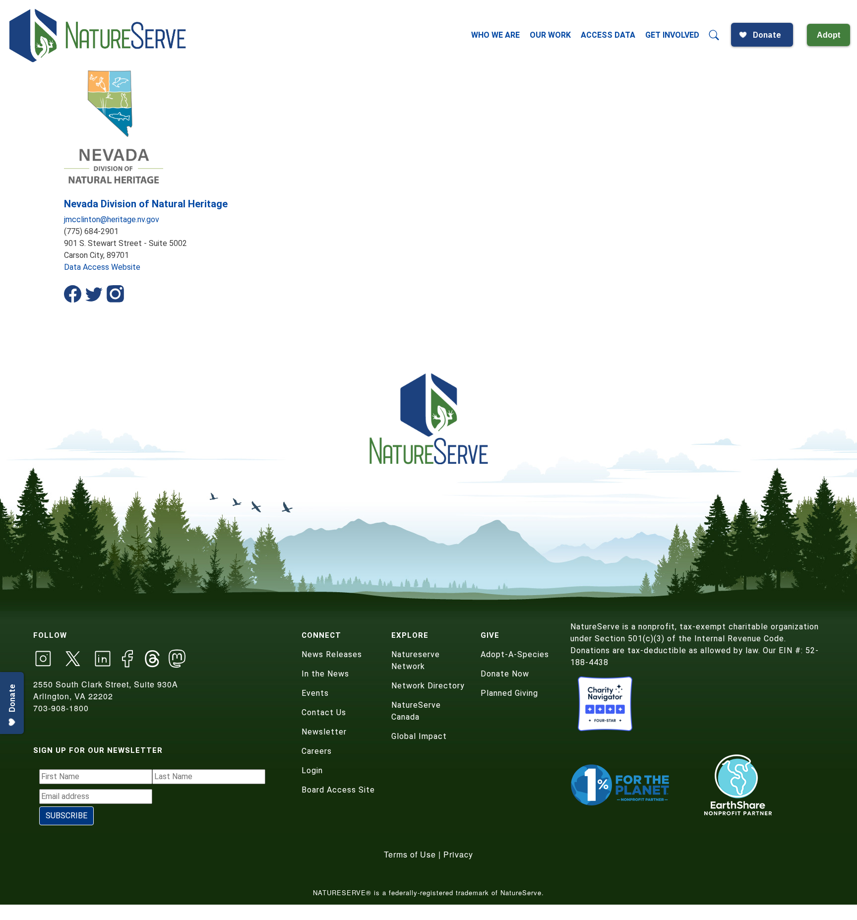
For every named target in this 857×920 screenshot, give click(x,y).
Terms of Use (410, 854)
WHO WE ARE (495, 35)
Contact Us (324, 712)
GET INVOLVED (672, 35)
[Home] (98, 35)
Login (312, 770)
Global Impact (419, 736)
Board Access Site (338, 790)
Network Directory (428, 685)
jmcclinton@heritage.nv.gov (111, 219)
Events (315, 693)
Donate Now (505, 673)
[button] (714, 35)
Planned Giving (509, 693)
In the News (325, 673)
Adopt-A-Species (515, 654)
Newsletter (324, 731)
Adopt (828, 35)
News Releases (332, 654)
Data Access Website (102, 267)
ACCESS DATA (608, 35)
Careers (317, 751)
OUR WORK (550, 35)
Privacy (458, 854)
